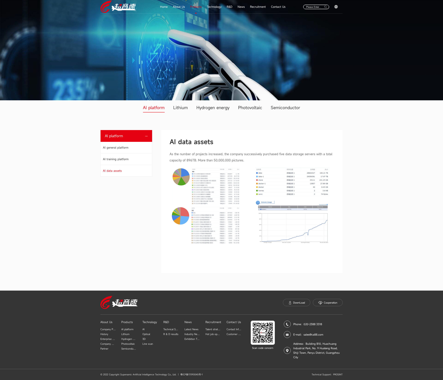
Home (164, 7)
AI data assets (112, 171)
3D (144, 339)
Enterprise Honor (109, 339)
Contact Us (278, 7)
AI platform (154, 107)
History (104, 334)
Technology (214, 7)
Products (196, 7)
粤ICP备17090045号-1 (191, 374)
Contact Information (237, 329)
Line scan (147, 343)
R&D (229, 7)
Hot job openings (215, 334)
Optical (146, 334)
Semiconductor (285, 107)
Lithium (180, 107)
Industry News (192, 334)
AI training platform (116, 159)
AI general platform (115, 147)
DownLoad (299, 302)
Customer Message (237, 334)
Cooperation (330, 302)
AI (143, 329)
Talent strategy (213, 329)
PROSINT (338, 374)
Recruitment (258, 7)
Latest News (191, 329)
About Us (179, 7)
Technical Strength (173, 329)
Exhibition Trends (193, 339)
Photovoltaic (250, 107)
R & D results (170, 334)
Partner (104, 348)
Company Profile (109, 329)
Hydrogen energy (212, 107)
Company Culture (110, 343)
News (241, 7)
